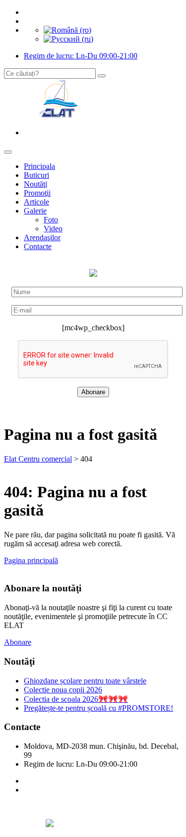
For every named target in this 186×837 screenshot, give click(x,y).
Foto (51, 219)
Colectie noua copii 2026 (63, 689)
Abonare (17, 642)
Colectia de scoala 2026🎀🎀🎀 (76, 699)
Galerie (35, 211)
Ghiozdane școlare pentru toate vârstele (85, 681)
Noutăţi (35, 184)
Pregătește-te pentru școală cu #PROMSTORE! (98, 708)
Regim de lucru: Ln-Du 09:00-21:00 (80, 56)
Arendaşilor (42, 237)
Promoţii (37, 193)
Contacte (38, 246)
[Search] (102, 75)
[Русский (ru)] (68, 39)
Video (53, 228)
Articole (36, 202)
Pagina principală (31, 560)
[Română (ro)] (67, 30)
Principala (39, 166)
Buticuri (36, 175)
